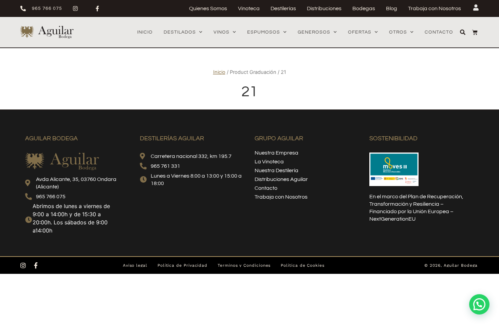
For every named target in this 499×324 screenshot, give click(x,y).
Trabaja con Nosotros (434, 8)
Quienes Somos (208, 8)
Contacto (439, 32)
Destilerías (283, 8)
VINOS (221, 32)
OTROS (398, 32)
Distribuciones (324, 8)
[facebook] (100, 8)
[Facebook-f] (36, 265)
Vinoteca (249, 8)
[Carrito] (475, 32)
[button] (479, 304)
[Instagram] (23, 265)
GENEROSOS (314, 32)
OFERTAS (359, 32)
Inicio (145, 32)
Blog (391, 8)
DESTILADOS (180, 32)
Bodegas (363, 8)
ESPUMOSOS (263, 32)
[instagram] (78, 8)
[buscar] (462, 32)
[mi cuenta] (476, 7)
